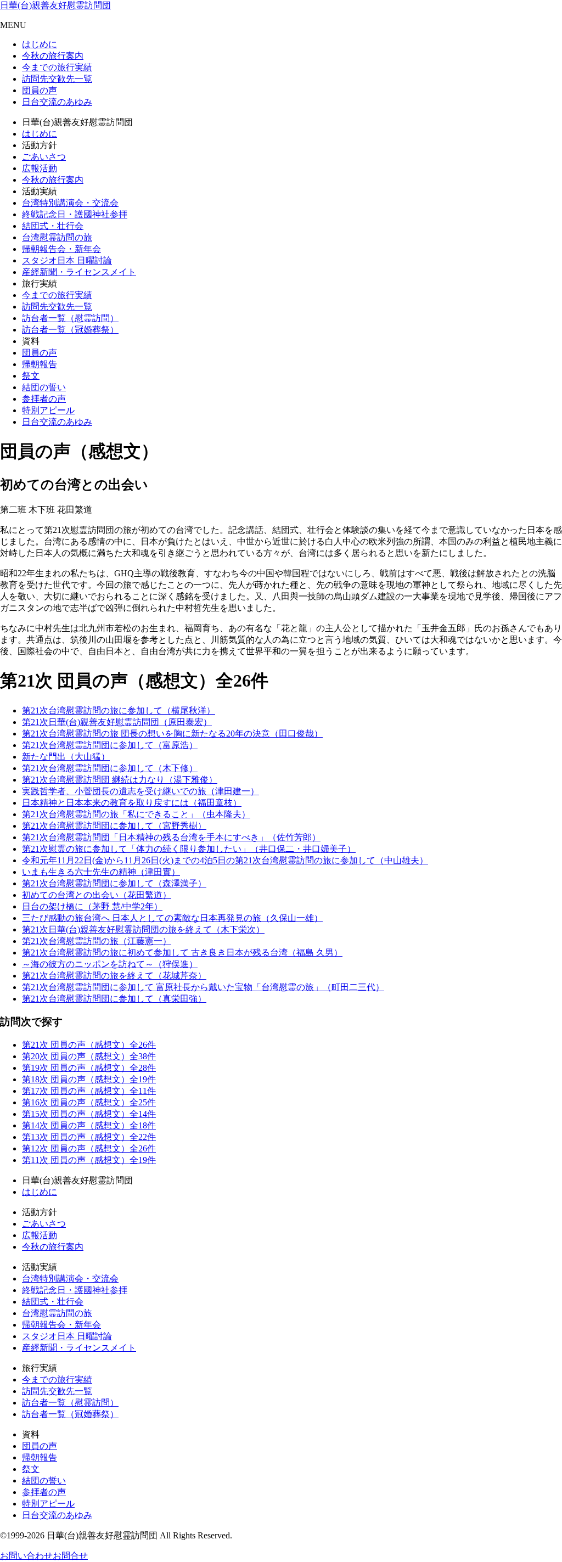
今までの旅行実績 (57, 67)
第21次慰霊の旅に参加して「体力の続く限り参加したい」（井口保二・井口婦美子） (189, 848)
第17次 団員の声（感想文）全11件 (89, 1090)
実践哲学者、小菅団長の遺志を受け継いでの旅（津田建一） (140, 791)
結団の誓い (44, 387)
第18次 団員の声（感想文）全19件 (89, 1079)
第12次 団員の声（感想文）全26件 (89, 1148)
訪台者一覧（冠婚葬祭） (70, 329)
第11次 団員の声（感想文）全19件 (89, 1160)
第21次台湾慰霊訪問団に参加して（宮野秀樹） (114, 825)
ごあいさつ (44, 156)
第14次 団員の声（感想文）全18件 (89, 1125)
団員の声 (39, 90)
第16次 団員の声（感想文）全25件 (89, 1102)
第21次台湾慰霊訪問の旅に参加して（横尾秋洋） (118, 710)
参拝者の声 (44, 398)
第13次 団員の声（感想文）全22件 (89, 1137)
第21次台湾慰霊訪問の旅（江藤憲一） (96, 941)
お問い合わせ (26, 1555)
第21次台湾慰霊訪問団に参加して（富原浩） (110, 745)
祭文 (31, 375)
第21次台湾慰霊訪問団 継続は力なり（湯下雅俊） (119, 779)
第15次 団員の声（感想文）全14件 (89, 1114)
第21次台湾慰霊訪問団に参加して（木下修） (110, 768)
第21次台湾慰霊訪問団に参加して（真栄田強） (114, 998)
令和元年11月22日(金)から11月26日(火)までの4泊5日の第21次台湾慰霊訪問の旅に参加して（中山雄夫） (225, 860)
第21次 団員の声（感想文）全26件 (89, 1044)
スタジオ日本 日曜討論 (67, 260)
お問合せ (70, 1555)
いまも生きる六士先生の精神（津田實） (101, 871)
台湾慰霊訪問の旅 (57, 237)
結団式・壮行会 (52, 226)
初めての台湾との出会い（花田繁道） (96, 895)
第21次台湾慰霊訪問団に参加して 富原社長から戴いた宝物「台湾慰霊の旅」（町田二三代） (203, 987)
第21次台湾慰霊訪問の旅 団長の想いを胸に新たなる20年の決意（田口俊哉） (172, 733)
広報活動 (39, 168)
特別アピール (48, 410)
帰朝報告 (39, 364)
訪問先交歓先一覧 (57, 78)
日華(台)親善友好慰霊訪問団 (55, 5)
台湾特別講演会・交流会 (70, 202)
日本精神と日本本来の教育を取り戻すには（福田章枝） (131, 802)
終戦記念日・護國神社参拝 (74, 214)
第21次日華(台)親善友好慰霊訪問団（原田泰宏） (117, 722)
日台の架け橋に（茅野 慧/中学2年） (92, 906)
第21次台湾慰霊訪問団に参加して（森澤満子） (114, 883)
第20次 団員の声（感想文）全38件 (89, 1056)
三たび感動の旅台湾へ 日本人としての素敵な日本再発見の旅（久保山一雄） (172, 918)
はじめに (39, 44)
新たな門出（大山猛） (66, 756)
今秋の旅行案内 (52, 55)
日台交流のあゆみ (57, 101)
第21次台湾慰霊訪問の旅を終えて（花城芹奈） (114, 975)
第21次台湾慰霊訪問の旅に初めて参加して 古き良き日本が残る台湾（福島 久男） (182, 952)
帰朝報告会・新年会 (61, 249)
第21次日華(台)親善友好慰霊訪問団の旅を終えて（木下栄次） (143, 929)
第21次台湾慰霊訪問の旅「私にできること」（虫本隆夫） (136, 814)
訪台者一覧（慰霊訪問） (70, 318)
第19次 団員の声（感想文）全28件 (89, 1067)
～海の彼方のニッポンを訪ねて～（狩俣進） (110, 964)
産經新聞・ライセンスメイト (79, 272)
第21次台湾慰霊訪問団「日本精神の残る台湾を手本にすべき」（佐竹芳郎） (171, 837)
